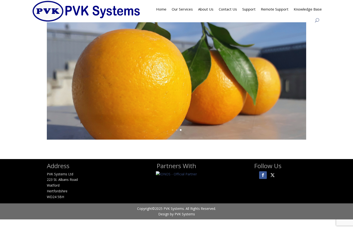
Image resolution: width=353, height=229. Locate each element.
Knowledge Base (308, 9)
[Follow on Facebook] (263, 175)
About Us (205, 9)
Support (249, 9)
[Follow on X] (272, 175)
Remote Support (274, 9)
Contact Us (228, 9)
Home (161, 9)
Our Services (182, 9)
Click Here (176, 97)
